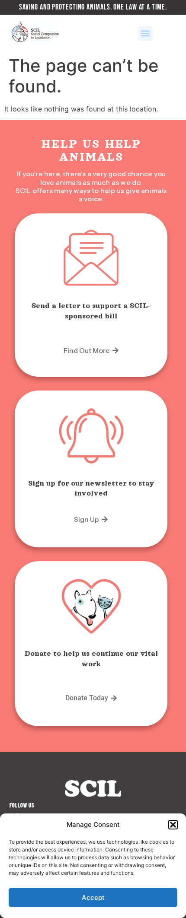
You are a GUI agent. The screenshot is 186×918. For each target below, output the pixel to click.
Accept (93, 897)
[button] (173, 824)
